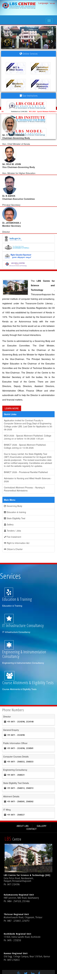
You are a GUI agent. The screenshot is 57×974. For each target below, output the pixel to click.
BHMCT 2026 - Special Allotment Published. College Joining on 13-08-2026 (25, 446)
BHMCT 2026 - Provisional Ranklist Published (26, 472)
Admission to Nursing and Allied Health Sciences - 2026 (28, 480)
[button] (5, 37)
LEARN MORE (12, 408)
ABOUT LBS (22, 825)
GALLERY (41, 825)
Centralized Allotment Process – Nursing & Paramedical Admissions (24, 489)
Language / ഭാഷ (46, 3)
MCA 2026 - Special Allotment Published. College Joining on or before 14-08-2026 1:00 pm (27, 437)
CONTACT (31, 828)
